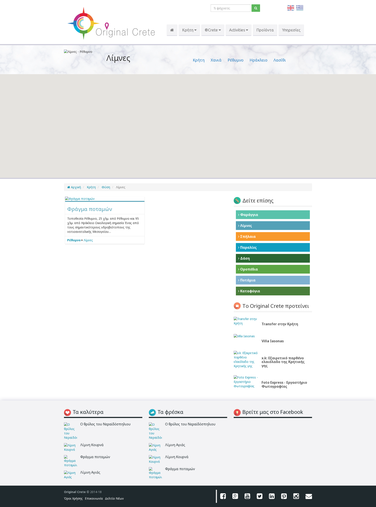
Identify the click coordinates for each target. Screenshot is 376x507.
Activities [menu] (237, 30)
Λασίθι (280, 60)
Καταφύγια (249, 291)
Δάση (244, 258)
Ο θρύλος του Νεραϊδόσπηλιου (105, 424)
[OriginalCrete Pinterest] (284, 496)
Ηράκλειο (258, 60)
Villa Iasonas (273, 341)
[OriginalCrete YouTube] (247, 496)
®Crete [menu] (212, 30)
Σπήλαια (247, 236)
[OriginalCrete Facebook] (223, 496)
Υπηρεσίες (291, 30)
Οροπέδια (248, 269)
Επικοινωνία (94, 498)
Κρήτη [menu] (188, 30)
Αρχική (75, 187)
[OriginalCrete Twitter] (259, 496)
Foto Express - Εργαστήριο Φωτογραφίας (284, 384)
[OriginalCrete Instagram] (296, 496)
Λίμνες (88, 240)
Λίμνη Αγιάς (90, 472)
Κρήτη (199, 60)
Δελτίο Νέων (114, 498)
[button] (142, 129)
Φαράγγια (248, 214)
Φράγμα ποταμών (89, 208)
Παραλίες (248, 247)
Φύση (105, 187)
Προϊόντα (265, 30)
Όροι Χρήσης (73, 498)
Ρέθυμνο (235, 60)
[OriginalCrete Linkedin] (272, 496)
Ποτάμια (247, 280)
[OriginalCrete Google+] (235, 496)
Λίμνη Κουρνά (92, 444)
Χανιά (216, 60)
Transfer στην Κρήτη (280, 324)
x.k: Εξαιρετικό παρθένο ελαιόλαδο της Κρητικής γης (283, 362)
